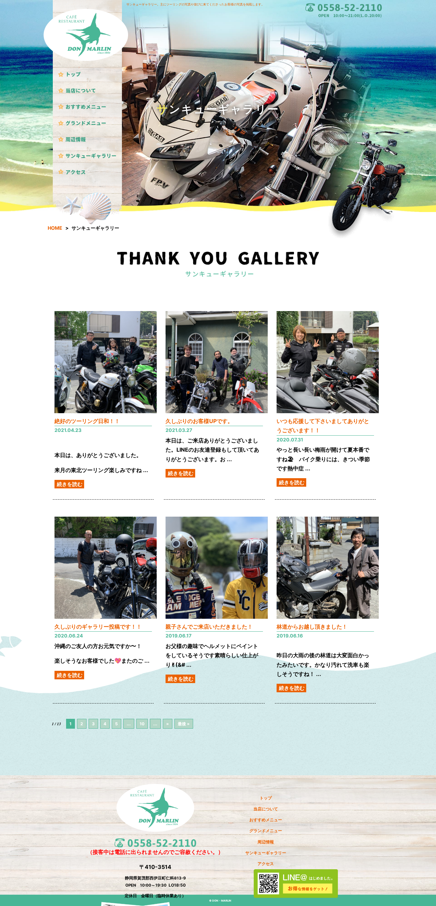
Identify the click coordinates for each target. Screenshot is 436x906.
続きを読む (69, 484)
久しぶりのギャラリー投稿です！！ (98, 626)
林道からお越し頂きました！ (312, 626)
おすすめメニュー (265, 820)
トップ (266, 798)
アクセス (266, 863)
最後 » (184, 723)
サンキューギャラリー (265, 853)
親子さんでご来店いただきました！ (209, 626)
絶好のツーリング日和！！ (87, 421)
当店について (265, 809)
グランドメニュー (265, 830)
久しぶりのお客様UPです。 (199, 421)
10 (142, 723)
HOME (55, 228)
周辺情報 (266, 842)
